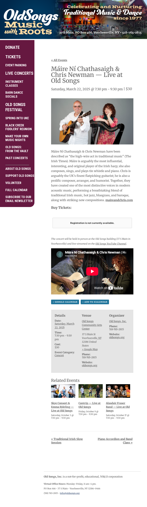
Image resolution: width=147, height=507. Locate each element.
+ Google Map (90, 349)
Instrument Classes (14, 83)
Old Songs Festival (15, 107)
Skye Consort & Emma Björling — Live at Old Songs (62, 407)
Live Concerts (18, 73)
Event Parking (16, 65)
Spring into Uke (17, 118)
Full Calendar (16, 190)
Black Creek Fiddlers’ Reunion (18, 127)
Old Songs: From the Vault (16, 149)
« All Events (59, 60)
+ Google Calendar (65, 302)
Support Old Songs (18, 176)
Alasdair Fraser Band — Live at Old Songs (118, 407)
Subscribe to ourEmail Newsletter (18, 199)
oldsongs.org (89, 365)
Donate (12, 47)
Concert (59, 355)
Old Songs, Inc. (118, 321)
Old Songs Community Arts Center (92, 325)
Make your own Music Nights (16, 138)
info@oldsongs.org (70, 493)
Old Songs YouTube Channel (110, 243)
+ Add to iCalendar (94, 302)
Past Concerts (16, 158)
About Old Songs (18, 169)
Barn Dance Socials (14, 94)
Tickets (13, 56)
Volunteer (13, 183)
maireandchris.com (119, 200)
